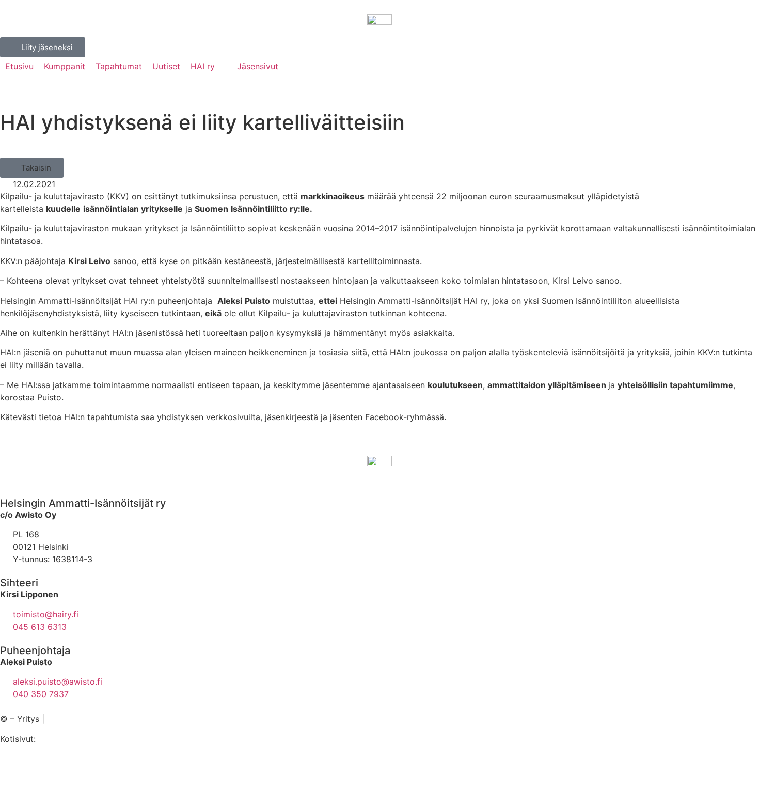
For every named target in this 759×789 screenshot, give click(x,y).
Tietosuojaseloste (81, 719)
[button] (32, 168)
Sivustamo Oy (65, 739)
